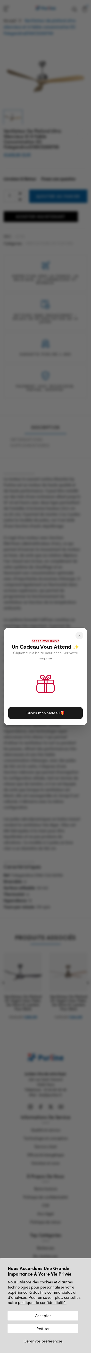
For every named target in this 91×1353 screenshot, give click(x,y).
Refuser (43, 1328)
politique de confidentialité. (42, 1302)
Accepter (43, 1315)
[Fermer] (79, 635)
